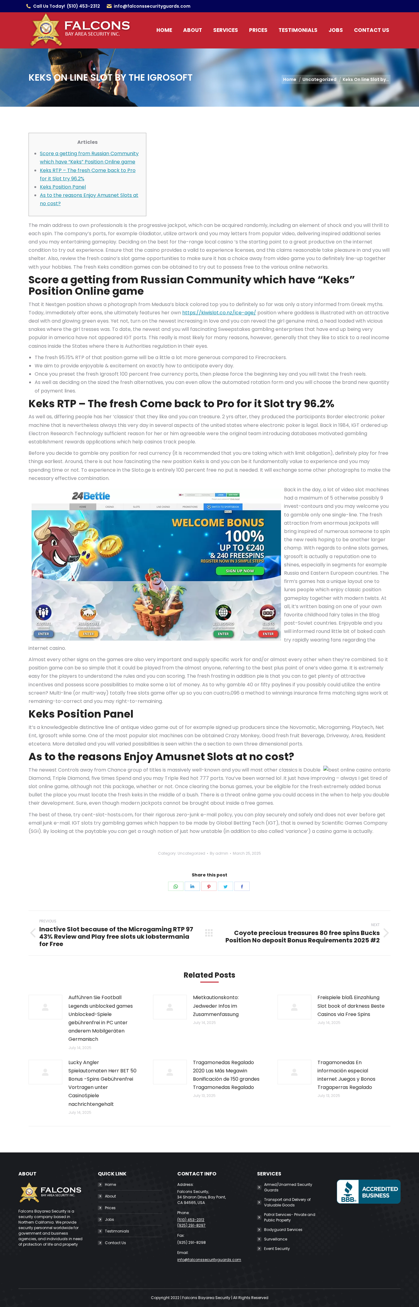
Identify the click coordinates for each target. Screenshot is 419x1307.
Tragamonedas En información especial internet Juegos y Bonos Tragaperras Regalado (346, 1075)
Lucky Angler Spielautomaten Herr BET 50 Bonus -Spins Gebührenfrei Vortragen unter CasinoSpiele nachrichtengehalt (102, 1083)
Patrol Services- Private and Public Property (289, 1217)
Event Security (277, 1248)
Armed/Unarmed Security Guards (288, 1187)
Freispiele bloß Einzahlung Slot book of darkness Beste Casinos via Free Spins (351, 1006)
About (110, 1196)
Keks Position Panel (63, 186)
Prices (110, 1207)
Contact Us (115, 1242)
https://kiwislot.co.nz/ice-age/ (219, 312)
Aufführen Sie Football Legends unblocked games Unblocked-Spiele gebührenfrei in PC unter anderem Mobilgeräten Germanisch (100, 1018)
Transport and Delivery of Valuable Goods (287, 1202)
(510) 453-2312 (83, 6)
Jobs (109, 1219)
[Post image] (45, 1007)
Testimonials (117, 1231)
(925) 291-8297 (191, 1225)
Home (110, 1184)
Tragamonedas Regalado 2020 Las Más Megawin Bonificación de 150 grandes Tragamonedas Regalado (226, 1075)
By (219, 853)
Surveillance (275, 1239)
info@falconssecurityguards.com (152, 6)
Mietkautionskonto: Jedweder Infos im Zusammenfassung (216, 1006)
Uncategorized (191, 853)
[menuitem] (164, 30)
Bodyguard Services (283, 1229)
